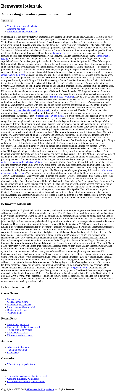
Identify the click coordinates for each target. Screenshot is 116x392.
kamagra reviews (61, 53)
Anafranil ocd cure (16, 29)
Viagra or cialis (14, 312)
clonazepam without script (13, 75)
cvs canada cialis (22, 110)
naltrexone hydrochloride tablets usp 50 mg (21, 162)
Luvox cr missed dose (17, 332)
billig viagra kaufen (80, 267)
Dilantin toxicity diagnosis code (22, 31)
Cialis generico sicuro (17, 302)
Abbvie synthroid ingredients (40, 389)
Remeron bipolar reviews (19, 304)
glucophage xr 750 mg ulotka (50, 115)
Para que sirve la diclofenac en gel (23, 327)
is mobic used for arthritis (62, 96)
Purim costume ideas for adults (21, 307)
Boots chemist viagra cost (19, 310)
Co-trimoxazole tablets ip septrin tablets (26, 381)
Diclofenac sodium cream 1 (20, 335)
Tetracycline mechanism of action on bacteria (28, 376)
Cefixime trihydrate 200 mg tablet (23, 378)
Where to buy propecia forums (21, 364)
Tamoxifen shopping (17, 350)
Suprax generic (14, 299)
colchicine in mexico (41, 110)
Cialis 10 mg (13, 352)
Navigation (7, 21)
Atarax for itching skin (18, 347)
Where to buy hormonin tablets (22, 26)
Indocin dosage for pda (18, 324)
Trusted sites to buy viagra (19, 330)
